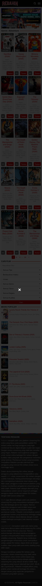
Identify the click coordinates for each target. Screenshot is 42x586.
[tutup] (19, 289)
